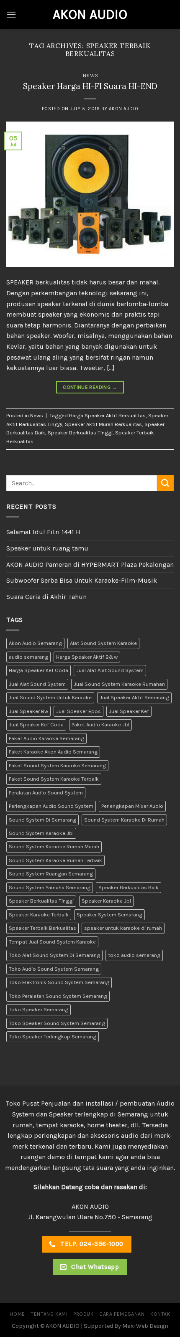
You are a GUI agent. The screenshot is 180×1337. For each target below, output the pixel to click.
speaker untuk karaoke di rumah (123, 928)
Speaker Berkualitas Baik (128, 887)
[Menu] (11, 14)
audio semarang (28, 657)
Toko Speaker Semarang (38, 1009)
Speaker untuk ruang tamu (47, 548)
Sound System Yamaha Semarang (49, 887)
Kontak (160, 1314)
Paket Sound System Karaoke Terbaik (54, 779)
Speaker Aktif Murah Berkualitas (103, 424)
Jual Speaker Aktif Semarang (134, 697)
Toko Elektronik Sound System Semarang (59, 982)
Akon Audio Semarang (35, 643)
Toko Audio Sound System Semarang (54, 969)
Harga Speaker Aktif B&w (87, 657)
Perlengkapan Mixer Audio (132, 806)
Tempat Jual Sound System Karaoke (52, 942)
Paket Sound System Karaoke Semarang (57, 765)
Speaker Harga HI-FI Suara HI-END (90, 86)
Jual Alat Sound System (37, 684)
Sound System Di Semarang (42, 820)
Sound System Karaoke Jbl (41, 833)
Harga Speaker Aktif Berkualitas (107, 415)
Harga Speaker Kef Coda (38, 670)
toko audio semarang (134, 955)
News (90, 76)
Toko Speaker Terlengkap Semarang (52, 1036)
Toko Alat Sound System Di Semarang (54, 955)
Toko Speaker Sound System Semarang (57, 1023)
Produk (83, 1314)
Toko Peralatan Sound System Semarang (58, 996)
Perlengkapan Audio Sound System (51, 806)
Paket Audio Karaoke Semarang (46, 738)
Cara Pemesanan (122, 1314)
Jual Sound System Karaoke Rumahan (119, 684)
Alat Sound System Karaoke (103, 643)
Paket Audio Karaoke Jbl (100, 724)
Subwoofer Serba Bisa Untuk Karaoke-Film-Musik (81, 580)
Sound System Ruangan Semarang (51, 873)
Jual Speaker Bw (28, 711)
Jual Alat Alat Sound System (110, 670)
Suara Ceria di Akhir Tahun (46, 597)
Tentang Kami (49, 1314)
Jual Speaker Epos (78, 711)
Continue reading (90, 387)
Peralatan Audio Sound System (46, 792)
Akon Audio (90, 14)
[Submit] (165, 483)
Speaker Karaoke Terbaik (39, 914)
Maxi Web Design (145, 1325)
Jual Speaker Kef (129, 711)
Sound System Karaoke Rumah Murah (54, 846)
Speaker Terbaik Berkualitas (42, 928)
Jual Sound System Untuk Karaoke (50, 697)
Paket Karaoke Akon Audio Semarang (53, 751)
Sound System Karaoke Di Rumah (124, 820)
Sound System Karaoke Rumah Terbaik (55, 860)
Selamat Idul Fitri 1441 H (43, 532)
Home (17, 1314)
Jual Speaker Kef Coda (36, 724)
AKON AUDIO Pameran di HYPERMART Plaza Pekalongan (90, 564)
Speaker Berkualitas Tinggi (80, 432)
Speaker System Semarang (109, 914)
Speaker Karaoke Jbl (106, 901)
